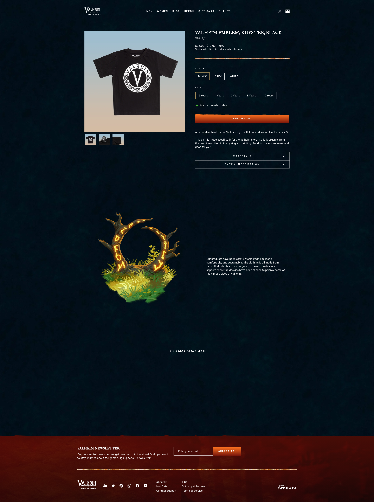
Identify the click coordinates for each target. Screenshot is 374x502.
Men (149, 11)
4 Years (219, 95)
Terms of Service (192, 490)
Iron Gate (162, 486)
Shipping (213, 49)
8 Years (251, 95)
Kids (175, 11)
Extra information (242, 164)
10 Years (268, 95)
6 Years (235, 95)
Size (198, 88)
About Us (162, 482)
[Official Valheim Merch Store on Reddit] (121, 485)
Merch (189, 11)
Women (162, 11)
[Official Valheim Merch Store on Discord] (105, 485)
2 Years (203, 95)
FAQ (184, 482)
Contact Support (166, 490)
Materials (242, 156)
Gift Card (206, 11)
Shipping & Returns (193, 486)
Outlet (224, 11)
